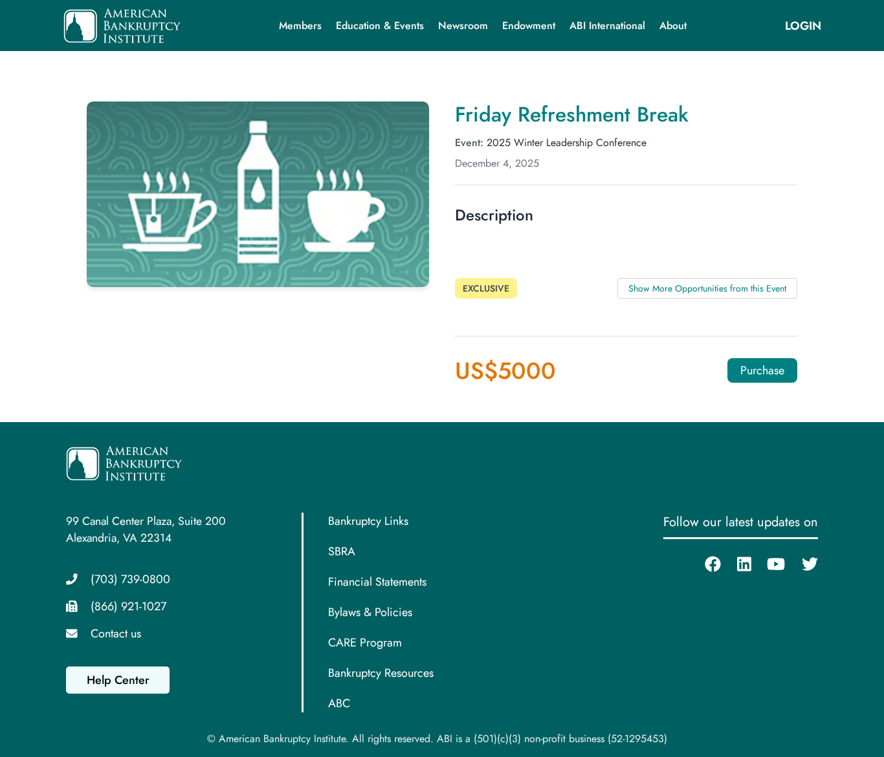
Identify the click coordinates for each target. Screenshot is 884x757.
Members (300, 25)
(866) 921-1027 (128, 606)
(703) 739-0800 (130, 579)
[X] (802, 564)
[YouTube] (768, 564)
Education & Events (380, 25)
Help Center (118, 680)
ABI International (607, 25)
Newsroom (463, 25)
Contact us (116, 633)
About (673, 25)
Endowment (528, 25)
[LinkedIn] (736, 564)
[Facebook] (705, 564)
